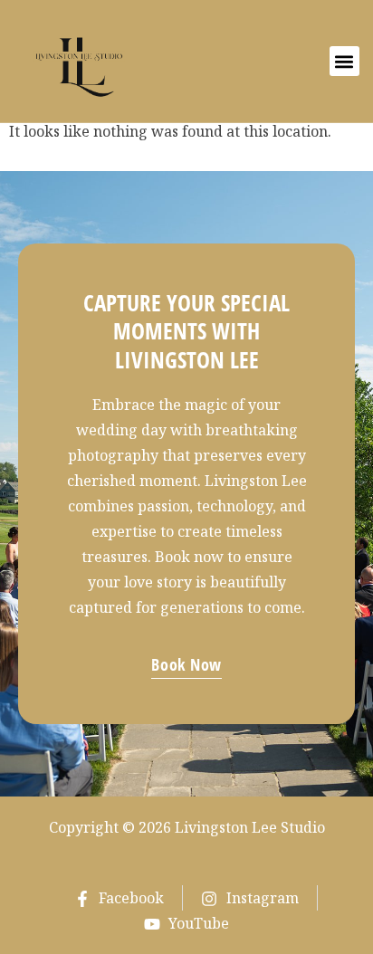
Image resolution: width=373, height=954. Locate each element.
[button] (344, 61)
